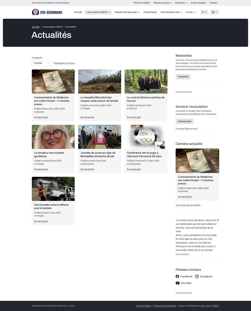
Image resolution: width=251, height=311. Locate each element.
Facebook (186, 276)
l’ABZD (216, 306)
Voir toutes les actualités (188, 205)
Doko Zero (205, 306)
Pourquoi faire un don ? (187, 128)
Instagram (206, 276)
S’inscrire (183, 76)
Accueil (35, 27)
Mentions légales (143, 306)
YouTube (186, 283)
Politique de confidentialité (164, 306)
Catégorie (37, 58)
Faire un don (184, 121)
